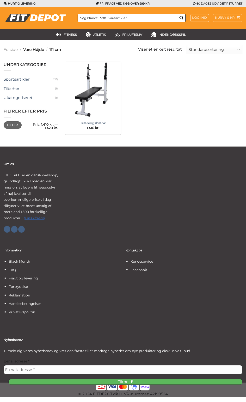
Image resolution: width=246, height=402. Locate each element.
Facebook (138, 270)
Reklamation (19, 295)
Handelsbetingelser (25, 304)
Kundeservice (141, 261)
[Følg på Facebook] (7, 229)
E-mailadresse (16, 361)
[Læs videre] (34, 218)
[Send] (181, 18)
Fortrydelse (18, 286)
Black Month (19, 261)
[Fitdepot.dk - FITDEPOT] (37, 18)
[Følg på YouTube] (21, 229)
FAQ (12, 270)
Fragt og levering (23, 278)
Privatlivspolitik (22, 312)
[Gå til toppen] (236, 395)
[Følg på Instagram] (14, 229)
